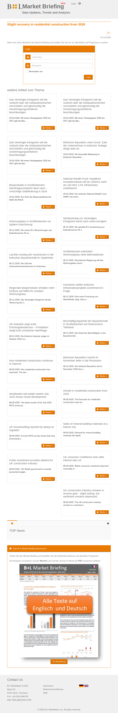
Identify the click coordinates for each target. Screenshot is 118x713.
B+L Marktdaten (52, 709)
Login (88, 77)
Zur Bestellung (59, 661)
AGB (45, 693)
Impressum (48, 686)
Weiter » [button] (49, 128)
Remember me (36, 71)
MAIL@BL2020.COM (21, 700)
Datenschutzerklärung (53, 689)
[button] (32, 112)
